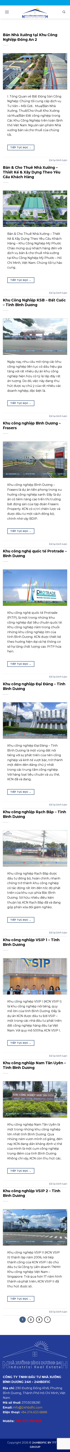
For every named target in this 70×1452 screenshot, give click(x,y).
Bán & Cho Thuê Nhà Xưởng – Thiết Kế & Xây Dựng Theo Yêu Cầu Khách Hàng (31, 172)
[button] (7, 12)
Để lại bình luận (58, 160)
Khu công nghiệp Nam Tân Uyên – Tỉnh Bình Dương (34, 1065)
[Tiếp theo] (47, 1320)
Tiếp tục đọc (20, 147)
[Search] (64, 12)
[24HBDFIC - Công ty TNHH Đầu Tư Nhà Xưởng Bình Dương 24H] (35, 12)
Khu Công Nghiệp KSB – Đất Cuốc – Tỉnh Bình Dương (34, 302)
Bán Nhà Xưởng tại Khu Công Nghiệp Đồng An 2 (30, 37)
